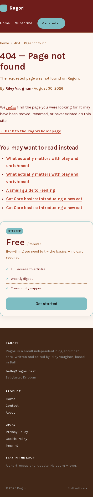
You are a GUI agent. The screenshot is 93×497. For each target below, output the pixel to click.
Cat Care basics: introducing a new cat (44, 198)
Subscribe (23, 23)
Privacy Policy (17, 432)
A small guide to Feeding (30, 190)
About (10, 413)
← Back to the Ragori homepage (30, 131)
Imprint (12, 445)
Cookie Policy (16, 439)
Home (5, 23)
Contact (12, 406)
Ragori (17, 8)
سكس (11, 107)
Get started (51, 23)
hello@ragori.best (21, 371)
